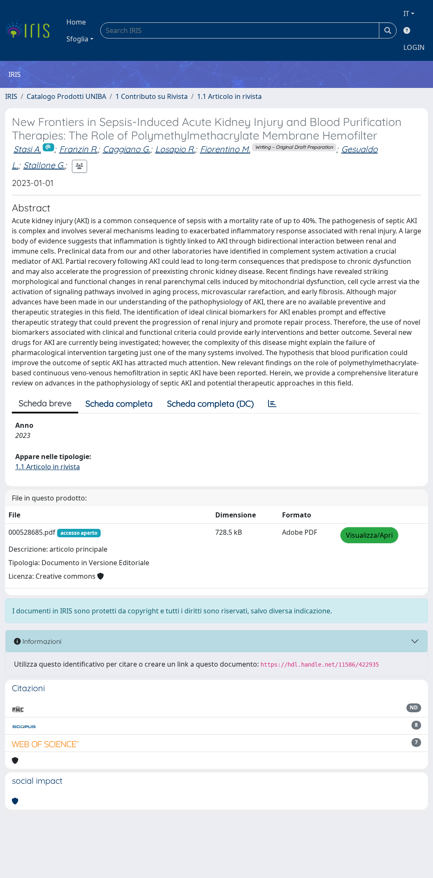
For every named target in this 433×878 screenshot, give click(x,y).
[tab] (272, 404)
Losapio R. (175, 149)
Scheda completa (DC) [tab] (210, 403)
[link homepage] (30, 30)
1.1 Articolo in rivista (229, 96)
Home (76, 22)
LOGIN (414, 47)
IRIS (11, 96)
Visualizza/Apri (369, 535)
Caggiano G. (126, 149)
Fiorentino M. (225, 149)
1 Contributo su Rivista (151, 96)
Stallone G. (44, 165)
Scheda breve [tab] (45, 403)
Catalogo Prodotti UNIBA (66, 96)
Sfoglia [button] (77, 39)
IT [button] (406, 13)
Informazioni (41, 641)
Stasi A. (27, 149)
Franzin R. (78, 149)
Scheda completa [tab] (119, 403)
